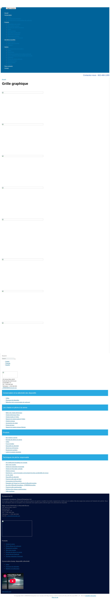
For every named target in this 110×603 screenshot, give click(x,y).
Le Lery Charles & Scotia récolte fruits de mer (20, 55)
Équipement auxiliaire (13, 36)
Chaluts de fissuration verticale (14, 468)
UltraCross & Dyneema (14, 34)
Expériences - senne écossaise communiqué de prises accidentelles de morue (27, 473)
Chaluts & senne (10, 544)
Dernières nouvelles (9, 39)
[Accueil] (3, 8)
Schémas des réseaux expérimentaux (16, 489)
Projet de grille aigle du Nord (13, 479)
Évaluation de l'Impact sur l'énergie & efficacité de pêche (21, 483)
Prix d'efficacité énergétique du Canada (16, 462)
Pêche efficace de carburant (13, 546)
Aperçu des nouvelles (13, 43)
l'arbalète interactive (90, 595)
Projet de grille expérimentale (14, 487)
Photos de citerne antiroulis (15, 59)
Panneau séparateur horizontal (14, 556)
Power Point (11, 52)
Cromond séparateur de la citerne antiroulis (19, 54)
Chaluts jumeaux (10, 421)
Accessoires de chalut (12, 423)
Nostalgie (10, 45)
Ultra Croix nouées (11, 464)
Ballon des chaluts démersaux (14, 412)
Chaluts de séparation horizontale (15, 466)
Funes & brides (12, 31)
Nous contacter (8, 66)
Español (7, 365)
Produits (6, 22)
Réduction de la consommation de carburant (20, 20)
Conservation (8, 15)
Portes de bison (10, 425)
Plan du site (55, 597)
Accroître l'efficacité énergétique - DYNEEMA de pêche (20, 485)
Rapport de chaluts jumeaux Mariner (16, 427)
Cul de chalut (9, 475)
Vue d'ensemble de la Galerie (16, 48)
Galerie (6, 47)
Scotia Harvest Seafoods (12, 554)
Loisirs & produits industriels (15, 37)
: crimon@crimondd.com (13, 516)
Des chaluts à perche (13, 25)
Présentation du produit (14, 24)
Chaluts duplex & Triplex (12, 417)
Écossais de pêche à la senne (16, 27)
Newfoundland (11, 62)
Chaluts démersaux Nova (13, 414)
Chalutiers (10, 57)
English (7, 361)
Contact (6, 68)
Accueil (6, 13)
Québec (10, 64)
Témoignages (11, 41)
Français (7, 363)
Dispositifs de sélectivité (14, 32)
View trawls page (6, 591)
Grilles (9, 17)
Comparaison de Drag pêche (13, 481)
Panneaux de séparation (14, 18)
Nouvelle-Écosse (12, 60)
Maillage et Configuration (12, 568)
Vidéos (9, 50)
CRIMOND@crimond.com (9, 387)
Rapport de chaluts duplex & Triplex (15, 419)
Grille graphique (10, 491)
